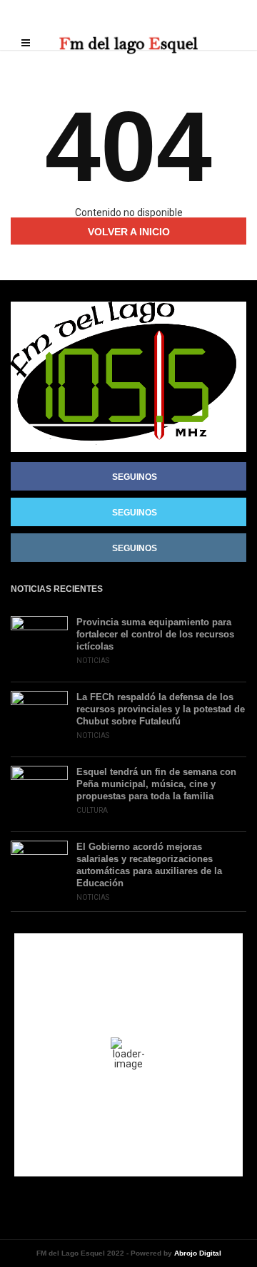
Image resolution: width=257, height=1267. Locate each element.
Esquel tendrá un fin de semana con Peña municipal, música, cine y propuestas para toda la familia (156, 783)
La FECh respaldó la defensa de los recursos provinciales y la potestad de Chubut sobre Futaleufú (160, 709)
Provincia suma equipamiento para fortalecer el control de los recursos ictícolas (155, 634)
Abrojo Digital (197, 1253)
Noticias (92, 661)
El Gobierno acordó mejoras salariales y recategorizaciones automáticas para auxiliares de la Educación (149, 864)
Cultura (92, 810)
